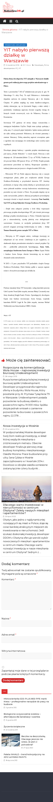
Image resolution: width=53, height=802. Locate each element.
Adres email (9, 634)
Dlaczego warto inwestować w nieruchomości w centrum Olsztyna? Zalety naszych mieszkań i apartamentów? (26, 509)
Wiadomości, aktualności (15, 45)
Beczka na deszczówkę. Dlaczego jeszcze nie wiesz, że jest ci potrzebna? (33, 740)
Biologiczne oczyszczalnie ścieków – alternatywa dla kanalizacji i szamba (22, 715)
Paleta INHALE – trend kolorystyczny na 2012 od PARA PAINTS (24, 756)
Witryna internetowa (13, 651)
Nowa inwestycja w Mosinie (21, 425)
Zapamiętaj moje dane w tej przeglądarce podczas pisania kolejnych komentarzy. (25, 672)
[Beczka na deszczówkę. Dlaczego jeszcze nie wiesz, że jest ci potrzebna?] (11, 735)
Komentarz (9, 579)
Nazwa (6, 618)
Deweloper (38, 65)
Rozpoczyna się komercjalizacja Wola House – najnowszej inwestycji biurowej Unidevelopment (26, 370)
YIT (20, 68)
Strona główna (9, 29)
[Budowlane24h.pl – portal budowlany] (5, 21)
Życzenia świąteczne (14, 726)
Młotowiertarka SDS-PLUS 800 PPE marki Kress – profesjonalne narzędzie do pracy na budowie (26, 701)
